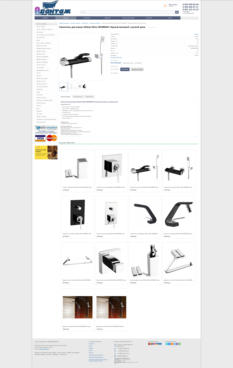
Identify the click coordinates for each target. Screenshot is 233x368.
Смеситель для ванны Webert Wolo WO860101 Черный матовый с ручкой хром (84, 233)
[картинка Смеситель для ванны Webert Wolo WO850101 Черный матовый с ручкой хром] (179, 168)
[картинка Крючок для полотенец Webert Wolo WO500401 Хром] (111, 261)
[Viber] (177, 343)
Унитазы (38, 105)
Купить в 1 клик (137, 69)
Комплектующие (41, 122)
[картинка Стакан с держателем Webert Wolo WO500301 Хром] (77, 168)
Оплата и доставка (128, 18)
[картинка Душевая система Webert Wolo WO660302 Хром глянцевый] (111, 307)
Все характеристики (116, 57)
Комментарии (89, 96)
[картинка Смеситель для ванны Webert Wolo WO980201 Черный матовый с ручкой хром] (145, 168)
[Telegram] (174, 343)
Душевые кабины (41, 51)
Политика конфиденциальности (96, 357)
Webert (196, 34)
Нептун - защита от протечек (44, 29)
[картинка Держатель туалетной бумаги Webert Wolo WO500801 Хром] (179, 261)
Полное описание (65, 96)
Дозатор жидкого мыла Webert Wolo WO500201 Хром (144, 280)
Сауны (38, 92)
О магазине (86, 18)
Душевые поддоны (41, 59)
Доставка (91, 348)
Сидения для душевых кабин (44, 100)
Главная (45, 18)
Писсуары (39, 114)
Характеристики (78, 96)
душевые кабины (40, 354)
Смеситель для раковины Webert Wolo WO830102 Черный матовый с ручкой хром (152, 233)
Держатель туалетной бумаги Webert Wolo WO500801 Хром (180, 280)
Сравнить (115, 73)
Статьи (170, 18)
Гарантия (107, 18)
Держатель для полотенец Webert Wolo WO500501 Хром (78, 280)
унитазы (49, 354)
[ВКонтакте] (169, 343)
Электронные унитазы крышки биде (46, 119)
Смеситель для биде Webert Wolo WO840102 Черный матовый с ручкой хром (185, 233)
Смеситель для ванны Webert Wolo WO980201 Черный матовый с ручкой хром (152, 187)
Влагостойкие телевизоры (43, 43)
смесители (63, 354)
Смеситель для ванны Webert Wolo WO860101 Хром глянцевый (114, 233)
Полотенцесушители (42, 86)
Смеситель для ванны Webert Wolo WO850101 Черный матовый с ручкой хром (185, 187)
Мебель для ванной (41, 78)
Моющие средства (41, 84)
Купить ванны (61, 352)
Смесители (39, 94)
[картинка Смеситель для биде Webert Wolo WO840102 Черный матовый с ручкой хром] (179, 214)
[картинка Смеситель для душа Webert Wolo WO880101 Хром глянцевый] (111, 168)
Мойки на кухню (40, 81)
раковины (56, 354)
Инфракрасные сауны (42, 70)
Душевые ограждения (42, 56)
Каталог (65, 18)
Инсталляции (40, 67)
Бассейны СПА (40, 37)
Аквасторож (39, 32)
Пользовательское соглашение (96, 354)
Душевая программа (42, 62)
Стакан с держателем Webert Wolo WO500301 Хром (77, 187)
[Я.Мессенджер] (167, 343)
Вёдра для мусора (41, 45)
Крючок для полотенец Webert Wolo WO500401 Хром (111, 280)
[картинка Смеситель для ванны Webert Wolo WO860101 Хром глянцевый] (111, 214)
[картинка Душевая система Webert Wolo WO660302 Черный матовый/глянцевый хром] (77, 307)
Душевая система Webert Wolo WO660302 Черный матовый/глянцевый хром (84, 326)
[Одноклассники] (172, 343)
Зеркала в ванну (41, 64)
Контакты (149, 18)
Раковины (39, 111)
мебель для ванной (73, 352)
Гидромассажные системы (43, 48)
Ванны (38, 40)
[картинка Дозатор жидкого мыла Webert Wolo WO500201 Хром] (145, 261)
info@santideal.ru (44, 349)
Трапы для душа (41, 103)
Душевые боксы (40, 54)
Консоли (38, 75)
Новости (91, 350)
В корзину (125, 69)
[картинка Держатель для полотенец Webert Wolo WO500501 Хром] (77, 261)
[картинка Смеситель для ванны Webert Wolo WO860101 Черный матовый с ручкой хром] (77, 214)
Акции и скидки (40, 26)
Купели (38, 73)
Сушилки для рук (41, 97)
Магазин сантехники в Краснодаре (45, 352)
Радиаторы (39, 89)
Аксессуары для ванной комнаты (45, 35)
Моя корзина (173, 4)
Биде (37, 108)
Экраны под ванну (41, 116)
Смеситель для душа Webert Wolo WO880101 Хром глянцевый (113, 187)
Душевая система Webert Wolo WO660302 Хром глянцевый (112, 326)
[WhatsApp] (179, 343)
